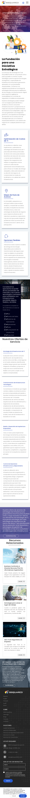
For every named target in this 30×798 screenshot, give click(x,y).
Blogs (4, 717)
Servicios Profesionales (9, 730)
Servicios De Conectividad (10, 737)
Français (5, 701)
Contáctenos (9, 685)
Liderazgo (6, 714)
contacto (5, 721)
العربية (4, 703)
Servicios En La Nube (8, 735)
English (5, 698)
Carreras (5, 719)
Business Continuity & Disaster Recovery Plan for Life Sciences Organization (13, 568)
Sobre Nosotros (7, 712)
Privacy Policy (23, 793)
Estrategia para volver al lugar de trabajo (13, 604)
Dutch (5, 705)
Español (5, 696)
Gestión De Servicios (9, 728)
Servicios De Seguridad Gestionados (13, 732)
